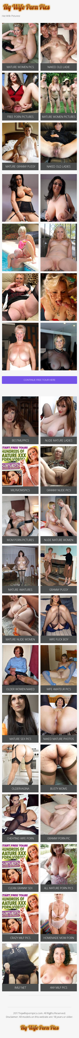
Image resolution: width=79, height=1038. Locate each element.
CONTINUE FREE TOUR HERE (39, 380)
